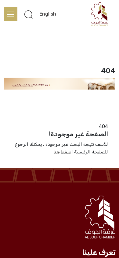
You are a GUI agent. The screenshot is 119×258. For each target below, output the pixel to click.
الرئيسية (107, 119)
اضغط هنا (63, 152)
